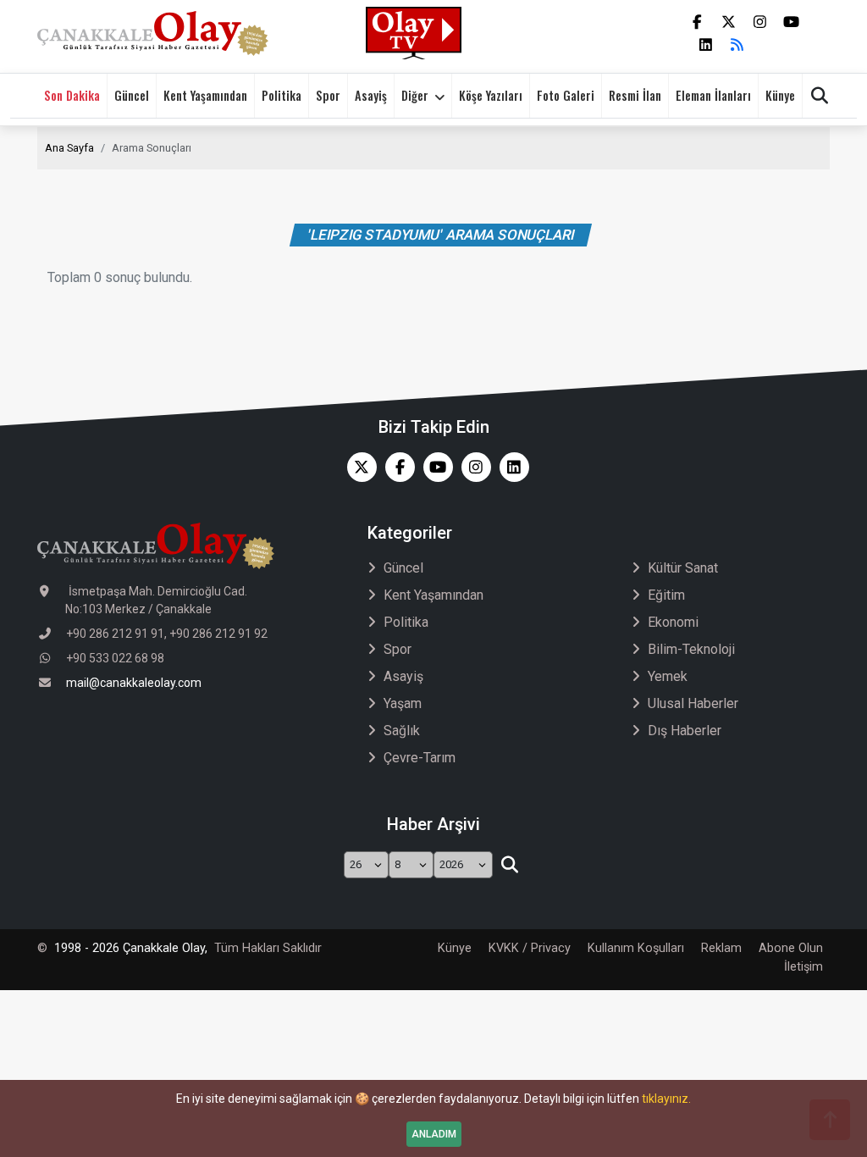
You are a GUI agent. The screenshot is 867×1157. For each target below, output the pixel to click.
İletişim (803, 967)
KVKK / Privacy (530, 948)
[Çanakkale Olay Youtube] (434, 467)
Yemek (668, 676)
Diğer (414, 95)
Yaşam (403, 703)
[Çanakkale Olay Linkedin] (510, 467)
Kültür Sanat (683, 568)
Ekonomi (673, 622)
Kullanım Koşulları (636, 948)
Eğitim (666, 595)
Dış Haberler (684, 730)
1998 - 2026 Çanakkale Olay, (130, 948)
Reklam (721, 948)
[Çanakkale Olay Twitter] (358, 467)
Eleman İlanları (713, 95)
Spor (328, 95)
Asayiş (371, 95)
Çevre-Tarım (420, 758)
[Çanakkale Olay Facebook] (396, 467)
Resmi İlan (635, 95)
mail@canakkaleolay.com (134, 682)
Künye (780, 95)
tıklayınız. (666, 1098)
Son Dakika (72, 95)
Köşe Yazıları (490, 95)
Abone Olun (791, 948)
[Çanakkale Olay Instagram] (472, 467)
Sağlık (402, 730)
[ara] (509, 864)
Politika (281, 95)
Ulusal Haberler (693, 703)
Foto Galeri (565, 95)
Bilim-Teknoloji (691, 649)
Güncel (131, 95)
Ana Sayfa (69, 147)
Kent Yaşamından (205, 95)
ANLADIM (433, 1134)
